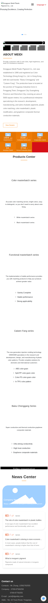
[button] (22, 34)
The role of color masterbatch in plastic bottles (23, 520)
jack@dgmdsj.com (15, 596)
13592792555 (24, 586)
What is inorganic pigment (15, 558)
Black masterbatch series (25, 222)
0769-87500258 (17, 589)
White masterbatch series (25, 216)
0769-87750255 (16, 593)
